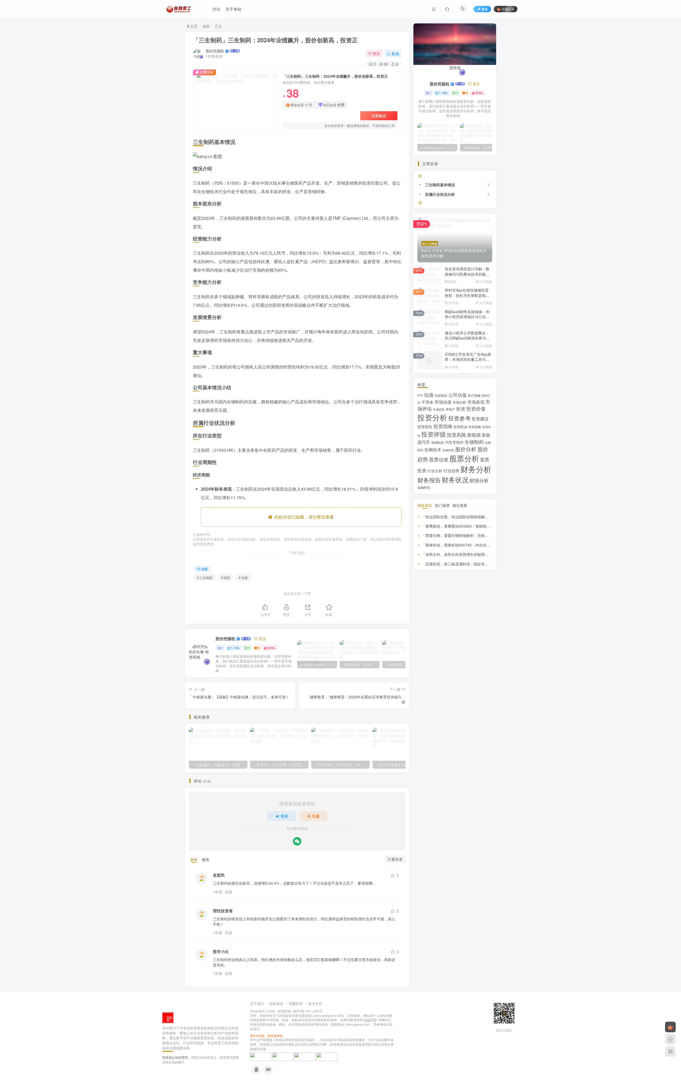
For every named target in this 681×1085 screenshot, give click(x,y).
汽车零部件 (454, 442)
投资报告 (424, 426)
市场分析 (459, 402)
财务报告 (429, 480)
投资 (460, 408)
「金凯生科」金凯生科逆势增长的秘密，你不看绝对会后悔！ (472, 554)
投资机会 (460, 426)
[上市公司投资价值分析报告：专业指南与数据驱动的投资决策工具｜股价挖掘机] (167, 1017)
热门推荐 (442, 505)
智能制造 (437, 442)
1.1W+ (235, 647)
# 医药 (225, 577)
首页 (193, 26)
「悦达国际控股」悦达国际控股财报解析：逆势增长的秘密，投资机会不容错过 (487, 516)
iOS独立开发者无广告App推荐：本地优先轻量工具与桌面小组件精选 (468, 359)
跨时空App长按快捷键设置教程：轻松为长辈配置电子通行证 (467, 295)
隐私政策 (276, 1003)
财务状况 (455, 479)
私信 (395, 53)
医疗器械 (474, 395)
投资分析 (432, 417)
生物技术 (432, 449)
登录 (284, 816)
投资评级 (433, 433)
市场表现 (475, 402)
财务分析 (475, 468)
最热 (205, 859)
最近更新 (459, 505)
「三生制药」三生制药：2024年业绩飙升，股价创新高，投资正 (275, 40)
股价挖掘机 (215, 50)
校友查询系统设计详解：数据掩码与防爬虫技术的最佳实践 (467, 274)
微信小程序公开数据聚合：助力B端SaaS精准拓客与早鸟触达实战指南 (467, 338)
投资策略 (474, 426)
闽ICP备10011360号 (307, 1011)
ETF (420, 395)
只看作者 (395, 859)
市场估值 (442, 402)
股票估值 (438, 459)
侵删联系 (296, 1003)
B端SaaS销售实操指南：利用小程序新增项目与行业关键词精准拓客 (467, 317)
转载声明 (370, 1020)
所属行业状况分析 (440, 194)
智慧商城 (284, 1011)
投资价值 (475, 408)
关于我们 (257, 1003)
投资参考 (459, 418)
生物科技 (448, 450)
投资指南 (442, 426)
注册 (315, 816)
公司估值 (458, 395)
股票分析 (464, 458)
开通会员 (507, 9)
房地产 (450, 409)
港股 (206, 26)
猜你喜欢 (424, 505)
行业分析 (434, 470)
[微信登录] (297, 841)
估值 (429, 394)
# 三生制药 (205, 577)
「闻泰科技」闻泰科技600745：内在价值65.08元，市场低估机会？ (477, 545)
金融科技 (423, 487)
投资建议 (480, 418)
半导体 (427, 402)
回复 (228, 891)
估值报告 (441, 395)
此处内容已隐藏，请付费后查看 (303, 517)
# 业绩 (243, 577)
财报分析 (479, 480)
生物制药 (474, 441)
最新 (194, 859)
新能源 (474, 435)
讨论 (216, 9)
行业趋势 (451, 470)
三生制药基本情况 (440, 184)
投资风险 (456, 434)
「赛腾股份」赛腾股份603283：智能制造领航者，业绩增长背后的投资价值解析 (488, 526)
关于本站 (234, 9)
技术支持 (315, 1003)
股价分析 (465, 449)
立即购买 (378, 115)
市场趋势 (439, 409)
